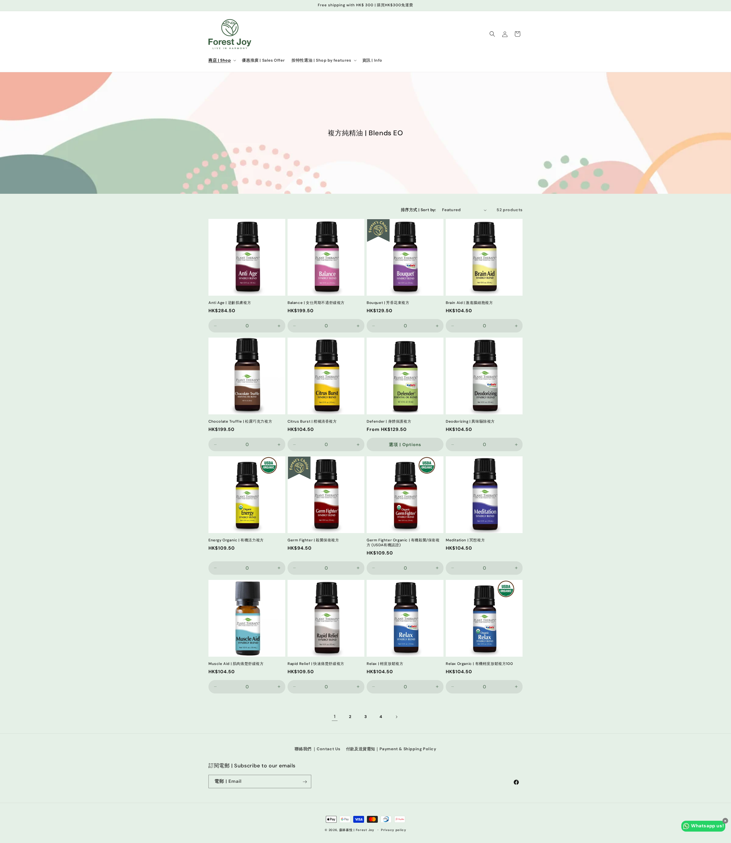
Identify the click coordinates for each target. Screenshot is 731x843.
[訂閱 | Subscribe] (304, 781)
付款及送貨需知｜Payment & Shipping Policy (391, 748)
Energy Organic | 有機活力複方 (236, 540)
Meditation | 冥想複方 (465, 540)
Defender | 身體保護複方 (389, 421)
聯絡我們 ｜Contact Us (317, 748)
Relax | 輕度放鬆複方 (385, 664)
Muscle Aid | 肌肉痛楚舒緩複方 (236, 664)
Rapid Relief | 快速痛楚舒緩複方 (316, 664)
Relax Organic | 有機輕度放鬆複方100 (479, 664)
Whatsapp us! (707, 826)
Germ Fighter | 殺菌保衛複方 (313, 540)
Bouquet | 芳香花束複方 (388, 303)
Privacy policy (393, 830)
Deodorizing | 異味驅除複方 (470, 421)
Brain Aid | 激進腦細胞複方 (469, 303)
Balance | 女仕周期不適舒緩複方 (316, 303)
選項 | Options (405, 444)
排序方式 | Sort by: (418, 209)
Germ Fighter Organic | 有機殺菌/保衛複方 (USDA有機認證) (403, 542)
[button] (221, 60)
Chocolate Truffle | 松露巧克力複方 (240, 421)
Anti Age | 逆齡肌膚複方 (229, 303)
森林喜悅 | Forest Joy (356, 830)
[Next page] (396, 717)
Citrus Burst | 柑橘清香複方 (312, 421)
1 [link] (335, 716)
